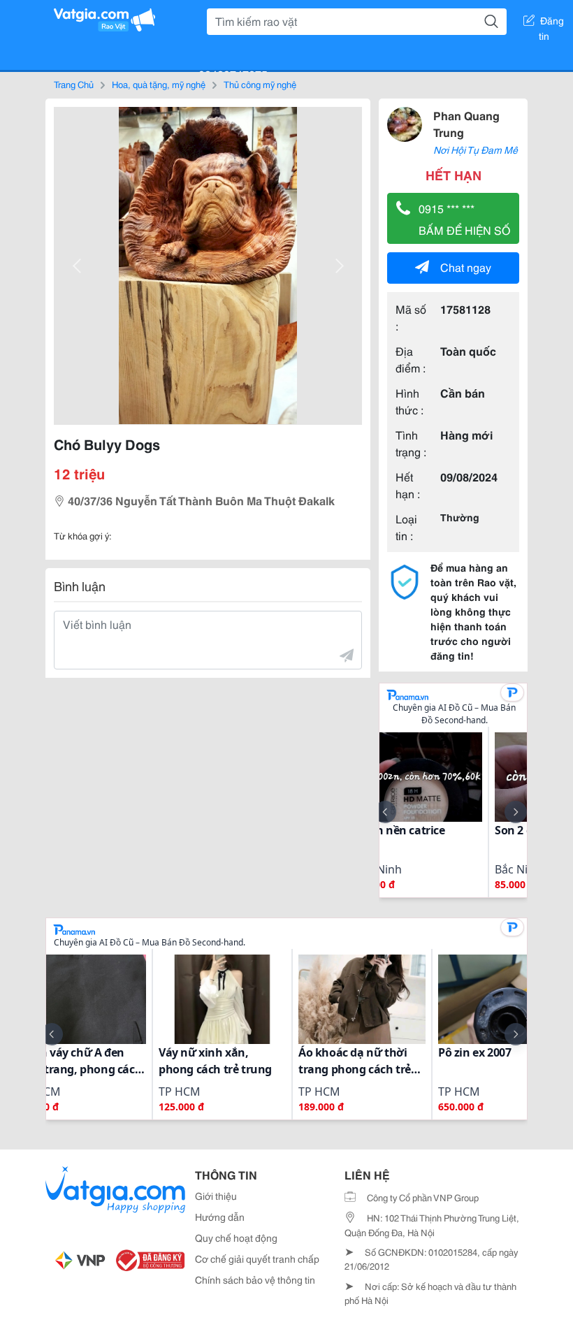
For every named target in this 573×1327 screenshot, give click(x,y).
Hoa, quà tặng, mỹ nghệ (158, 84)
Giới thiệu (216, 1196)
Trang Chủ (74, 84)
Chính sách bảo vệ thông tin (255, 1279)
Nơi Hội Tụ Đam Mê (475, 150)
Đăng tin (552, 23)
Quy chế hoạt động (236, 1238)
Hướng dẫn (220, 1217)
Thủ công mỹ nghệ (260, 84)
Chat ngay (465, 267)
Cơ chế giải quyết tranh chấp (257, 1259)
